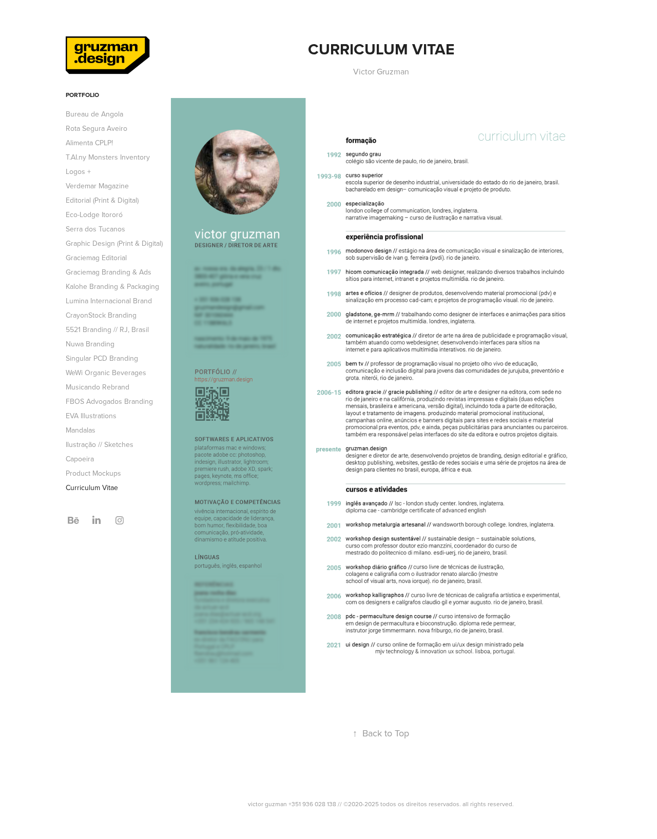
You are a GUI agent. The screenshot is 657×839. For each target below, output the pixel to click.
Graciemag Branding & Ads (108, 272)
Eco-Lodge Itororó (94, 214)
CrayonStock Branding (101, 315)
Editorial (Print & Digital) (102, 200)
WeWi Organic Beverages (106, 372)
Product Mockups (93, 473)
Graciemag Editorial (96, 257)
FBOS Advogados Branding (109, 401)
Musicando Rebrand (97, 387)
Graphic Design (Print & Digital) (114, 243)
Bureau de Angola (94, 114)
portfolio (82, 94)
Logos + (78, 171)
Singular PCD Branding (102, 358)
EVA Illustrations (91, 416)
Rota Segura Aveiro (96, 128)
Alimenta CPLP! (89, 143)
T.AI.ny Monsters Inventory (108, 157)
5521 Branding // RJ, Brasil (107, 329)
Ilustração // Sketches (99, 444)
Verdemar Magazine (97, 186)
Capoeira (80, 459)
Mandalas (80, 430)
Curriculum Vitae (92, 487)
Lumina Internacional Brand (109, 301)
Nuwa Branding (90, 344)
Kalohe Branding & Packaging (112, 286)
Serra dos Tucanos (95, 229)
